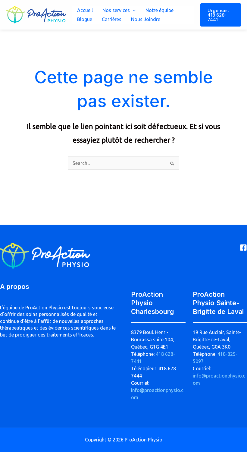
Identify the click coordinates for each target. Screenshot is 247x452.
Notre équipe (159, 10)
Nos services (116, 10)
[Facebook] (243, 247)
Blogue (84, 19)
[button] (133, 10)
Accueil (85, 10)
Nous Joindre (145, 19)
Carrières (111, 19)
